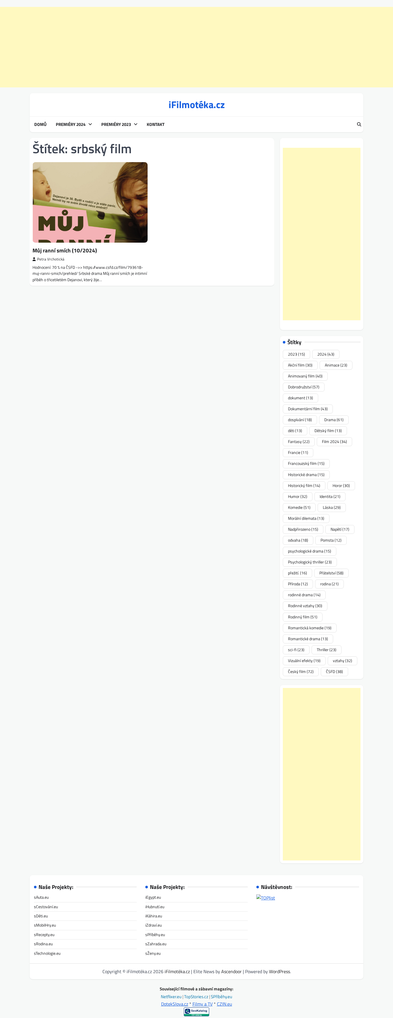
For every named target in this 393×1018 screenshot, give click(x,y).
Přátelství (331, 573)
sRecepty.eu (44, 934)
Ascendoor (231, 971)
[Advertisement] (196, 47)
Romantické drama (308, 639)
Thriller (326, 650)
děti (295, 430)
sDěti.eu (41, 916)
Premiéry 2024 (70, 124)
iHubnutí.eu (154, 907)
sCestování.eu (46, 907)
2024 (325, 354)
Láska (332, 507)
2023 (296, 354)
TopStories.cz (196, 996)
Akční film (300, 365)
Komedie (299, 507)
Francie (298, 452)
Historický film (304, 485)
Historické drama (306, 474)
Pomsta (331, 540)
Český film (301, 671)
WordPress (279, 971)
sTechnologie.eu (47, 953)
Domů (40, 124)
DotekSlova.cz (174, 1003)
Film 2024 (334, 441)
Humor (297, 496)
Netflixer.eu (171, 996)
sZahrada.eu (155, 944)
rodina (329, 584)
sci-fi (296, 650)
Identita (330, 496)
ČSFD (334, 671)
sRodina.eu (43, 944)
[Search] (359, 124)
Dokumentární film (308, 409)
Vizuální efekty (304, 660)
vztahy (342, 660)
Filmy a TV (202, 1003)
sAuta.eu (41, 897)
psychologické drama (309, 551)
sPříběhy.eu (155, 934)
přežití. (297, 573)
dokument (300, 398)
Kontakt (156, 124)
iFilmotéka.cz (197, 104)
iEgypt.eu (153, 897)
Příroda (298, 584)
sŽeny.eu (153, 953)
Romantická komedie (309, 628)
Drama (334, 420)
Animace (336, 365)
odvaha (298, 540)
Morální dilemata (306, 518)
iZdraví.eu (153, 925)
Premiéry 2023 (116, 124)
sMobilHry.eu (45, 925)
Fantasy (299, 441)
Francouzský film (306, 463)
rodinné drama (304, 595)
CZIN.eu (224, 1003)
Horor (341, 485)
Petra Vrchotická (50, 259)
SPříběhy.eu (221, 996)
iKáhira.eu (153, 916)
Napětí (340, 529)
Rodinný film (302, 617)
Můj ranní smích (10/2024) (65, 250)
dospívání (300, 420)
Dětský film (328, 430)
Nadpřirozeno (303, 529)
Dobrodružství (303, 387)
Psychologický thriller (310, 562)
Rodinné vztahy (305, 606)
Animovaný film (305, 376)
